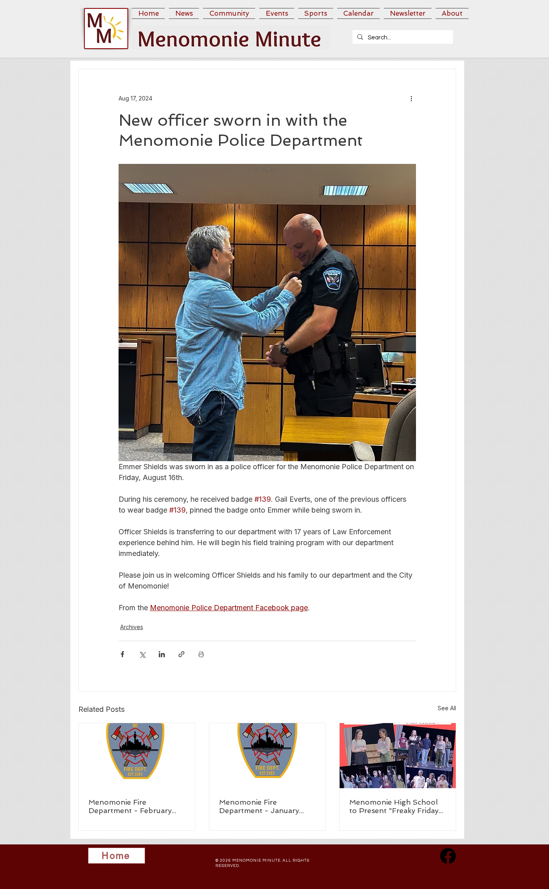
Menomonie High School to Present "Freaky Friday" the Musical (395, 806)
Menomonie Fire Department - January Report (259, 806)
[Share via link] (181, 654)
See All (447, 708)
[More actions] (411, 98)
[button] (184, 13)
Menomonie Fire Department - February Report (130, 806)
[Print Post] (201, 654)
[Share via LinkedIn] (162, 654)
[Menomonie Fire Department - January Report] (267, 755)
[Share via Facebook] (122, 654)
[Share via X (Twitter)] (142, 654)
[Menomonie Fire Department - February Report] (137, 755)
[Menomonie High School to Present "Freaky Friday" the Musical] (398, 755)
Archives (131, 626)
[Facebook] (448, 856)
